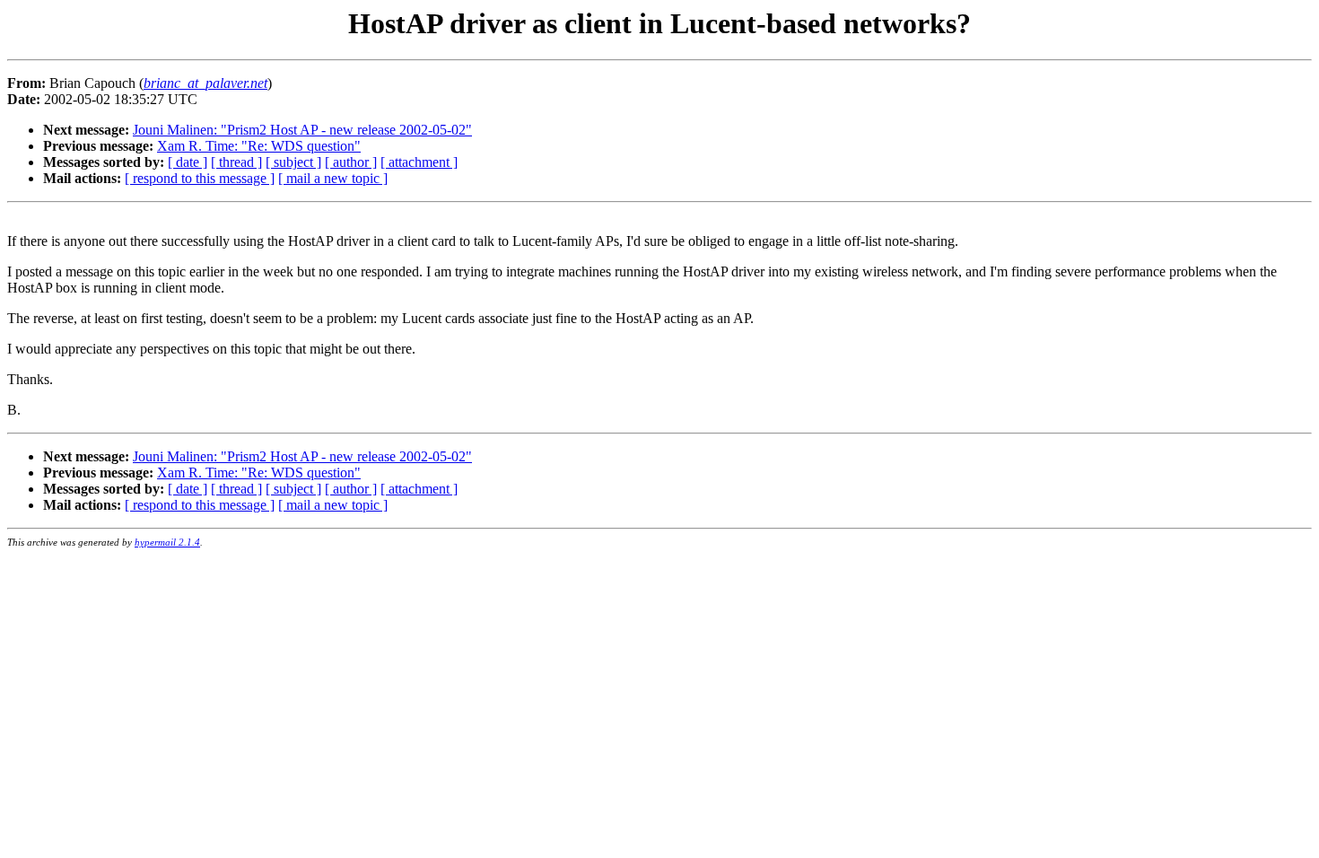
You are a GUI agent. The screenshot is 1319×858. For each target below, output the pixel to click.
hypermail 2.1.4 (167, 542)
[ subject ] (293, 162)
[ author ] (351, 162)
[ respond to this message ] (200, 178)
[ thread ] (236, 162)
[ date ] (187, 162)
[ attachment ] (419, 162)
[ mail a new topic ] (333, 178)
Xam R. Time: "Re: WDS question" (259, 145)
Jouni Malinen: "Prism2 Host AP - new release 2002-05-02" (302, 129)
